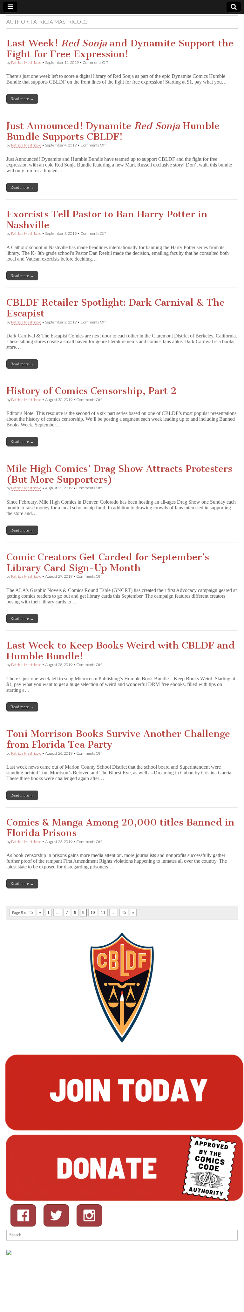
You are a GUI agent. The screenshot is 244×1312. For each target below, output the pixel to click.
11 (103, 912)
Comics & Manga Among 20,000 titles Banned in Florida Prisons (120, 828)
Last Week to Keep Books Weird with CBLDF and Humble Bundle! (120, 651)
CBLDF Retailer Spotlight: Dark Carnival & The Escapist (115, 308)
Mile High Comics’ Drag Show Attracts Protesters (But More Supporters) (119, 474)
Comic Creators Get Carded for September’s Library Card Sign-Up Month (107, 562)
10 (93, 912)
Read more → (22, 98)
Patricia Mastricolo (26, 62)
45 (124, 912)
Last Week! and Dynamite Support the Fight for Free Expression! (120, 48)
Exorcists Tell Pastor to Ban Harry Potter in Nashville (106, 219)
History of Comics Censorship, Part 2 (91, 391)
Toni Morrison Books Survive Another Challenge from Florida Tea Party (118, 739)
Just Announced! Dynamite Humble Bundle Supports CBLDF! (113, 131)
